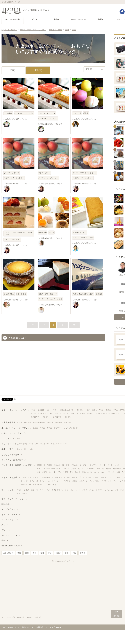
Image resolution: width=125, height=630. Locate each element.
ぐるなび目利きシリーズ (24, 627)
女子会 (49, 428)
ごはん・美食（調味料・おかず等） (17, 465)
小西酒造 (99, 294)
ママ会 (42, 428)
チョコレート (72, 477)
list (15, 399)
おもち (30, 449)
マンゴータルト (44, 173)
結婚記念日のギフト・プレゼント (72, 410)
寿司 (71, 472)
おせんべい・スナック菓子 (89, 481)
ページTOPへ (116, 623)
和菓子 (74, 481)
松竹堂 (85, 113)
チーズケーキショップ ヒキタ (50, 299)
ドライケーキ (57, 481)
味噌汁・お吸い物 (82, 472)
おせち (19, 449)
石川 (34, 553)
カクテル (99, 490)
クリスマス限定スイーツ (24, 444)
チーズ (39, 468)
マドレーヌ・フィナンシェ (40, 481)
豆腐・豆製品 (42, 472)
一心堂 (51, 232)
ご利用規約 (39, 627)
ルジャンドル (21, 294)
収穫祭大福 (42, 232)
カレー (103, 472)
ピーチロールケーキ (11, 173)
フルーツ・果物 (50, 485)
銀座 (66, 553)
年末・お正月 (7, 449)
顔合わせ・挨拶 (39, 422)
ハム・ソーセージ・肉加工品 (93, 468)
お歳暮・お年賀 (86, 413)
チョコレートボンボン (46, 113)
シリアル (93, 465)
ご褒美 (108, 410)
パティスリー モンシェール (83, 237)
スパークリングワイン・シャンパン (60, 490)
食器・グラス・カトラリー (13, 499)
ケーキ (23, 477)
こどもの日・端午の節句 (12, 460)
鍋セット (52, 472)
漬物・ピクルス (72, 465)
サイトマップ (50, 627)
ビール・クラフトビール (84, 490)
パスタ (66, 468)
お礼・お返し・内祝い (95, 410)
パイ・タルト (33, 477)
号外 (3, 540)
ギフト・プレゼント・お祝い (14, 410)
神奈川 (82, 553)
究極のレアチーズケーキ (47, 294)
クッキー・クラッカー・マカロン (52, 477)
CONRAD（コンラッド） (24, 113)
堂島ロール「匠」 (79, 232)
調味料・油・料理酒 (44, 465)
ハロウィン (6, 438)
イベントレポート (9, 514)
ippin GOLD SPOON (11, 546)
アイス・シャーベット (110, 481)
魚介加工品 (117, 468)
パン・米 (102, 465)
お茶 (18, 493)
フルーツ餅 (77, 113)
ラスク (117, 477)
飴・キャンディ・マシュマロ (32, 485)
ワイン (19, 490)
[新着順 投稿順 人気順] (94, 69)
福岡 (42, 553)
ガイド (4, 530)
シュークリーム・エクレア (103, 477)
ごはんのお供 (59, 465)
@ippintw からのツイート (63, 561)
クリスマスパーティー (59, 444)
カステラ (67, 481)
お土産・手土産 (8, 422)
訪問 (20, 422)
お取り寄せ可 (8, 553)
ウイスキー (40, 490)
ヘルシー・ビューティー (12, 433)
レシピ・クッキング (70, 428)
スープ (96, 472)
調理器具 (5, 504)
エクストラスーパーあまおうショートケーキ (18, 233)
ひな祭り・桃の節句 (10, 455)
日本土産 (67, 422)
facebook (122, 11)
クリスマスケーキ (42, 444)
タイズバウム (9, 294)
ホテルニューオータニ (12, 239)
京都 (27, 553)
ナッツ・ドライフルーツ (53, 468)
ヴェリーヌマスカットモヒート (84, 173)
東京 (19, 553)
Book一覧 (20, 617)
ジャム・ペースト (114, 465)
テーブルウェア (8, 509)
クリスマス (6, 444)
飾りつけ (57, 428)
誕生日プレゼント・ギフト (48, 410)
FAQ (58, 627)
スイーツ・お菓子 (9, 477)
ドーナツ (24, 481)
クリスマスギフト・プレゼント (66, 413)
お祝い (33, 410)
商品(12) (38, 70)
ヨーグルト (84, 465)
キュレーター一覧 (8, 617)
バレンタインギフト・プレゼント (106, 413)
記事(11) (13, 70)
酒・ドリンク (7, 490)
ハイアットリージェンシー (14, 178)
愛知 (49, 553)
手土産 (35, 428)
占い (3, 525)
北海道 (58, 553)
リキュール (109, 490)
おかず (73, 468)
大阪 (74, 553)
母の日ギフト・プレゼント (41, 417)
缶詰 (59, 472)
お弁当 (65, 472)
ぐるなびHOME (7, 627)
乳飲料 (24, 493)
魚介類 (108, 468)
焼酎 (32, 490)
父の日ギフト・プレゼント (63, 417)
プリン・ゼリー (85, 477)
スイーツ (18, 438)
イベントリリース (9, 535)
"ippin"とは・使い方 (34, 617)
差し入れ (27, 422)
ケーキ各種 (8, 113)
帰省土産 (50, 422)
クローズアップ (8, 520)
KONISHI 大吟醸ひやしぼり (83, 294)
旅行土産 (58, 422)
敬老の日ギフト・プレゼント (42, 413)
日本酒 (26, 490)
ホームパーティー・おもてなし (15, 428)
